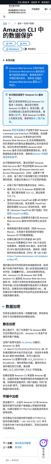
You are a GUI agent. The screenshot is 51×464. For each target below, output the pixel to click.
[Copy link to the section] (3, 306)
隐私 (7, 460)
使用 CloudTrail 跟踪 (17, 213)
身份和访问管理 (23, 443)
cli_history (27, 342)
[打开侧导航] (4, 16)
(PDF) (12, 85)
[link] (26, 23)
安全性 (18, 447)
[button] (9, 60)
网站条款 (15, 460)
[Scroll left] (29, 9)
